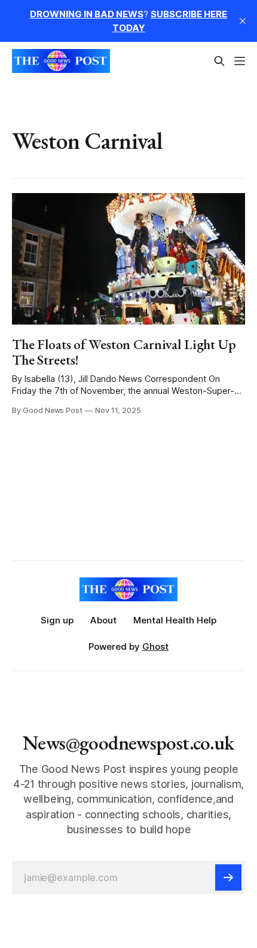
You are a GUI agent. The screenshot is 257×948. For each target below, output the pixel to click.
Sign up (57, 620)
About (103, 620)
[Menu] (239, 61)
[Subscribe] (228, 877)
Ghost (155, 646)
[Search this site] (219, 61)
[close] (242, 20)
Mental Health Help (174, 620)
